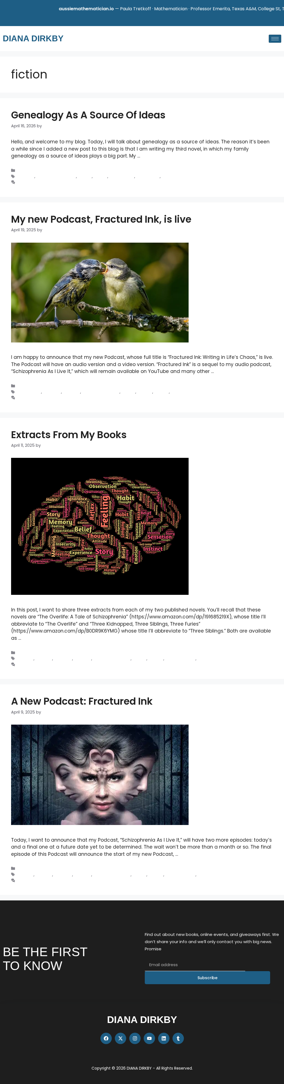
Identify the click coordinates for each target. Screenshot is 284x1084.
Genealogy (148, 176)
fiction (85, 176)
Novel (168, 176)
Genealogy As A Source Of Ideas (88, 115)
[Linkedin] (163, 1038)
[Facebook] (106, 1038)
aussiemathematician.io (64, 9)
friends (144, 392)
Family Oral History (56, 176)
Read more (154, 156)
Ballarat (25, 176)
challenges (29, 392)
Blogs (23, 170)
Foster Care (121, 176)
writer (203, 658)
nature (161, 392)
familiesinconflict (101, 392)
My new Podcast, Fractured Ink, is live (101, 219)
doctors (44, 658)
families (71, 392)
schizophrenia (186, 392)
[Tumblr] (178, 1038)
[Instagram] (135, 1038)
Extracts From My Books (69, 434)
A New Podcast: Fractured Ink (82, 701)
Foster (100, 176)
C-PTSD (25, 658)
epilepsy (52, 392)
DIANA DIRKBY (33, 38)
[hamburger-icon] (275, 39)
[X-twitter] (120, 1038)
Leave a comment (36, 182)
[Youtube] (149, 1038)
